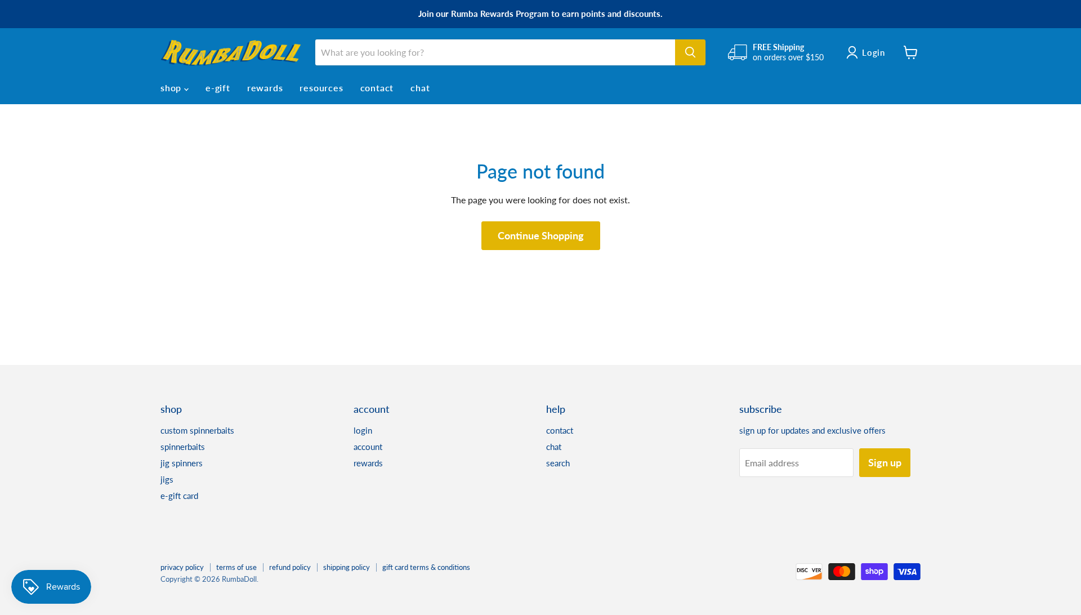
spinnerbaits (182, 447)
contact (377, 87)
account (368, 447)
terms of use (236, 567)
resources (321, 87)
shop (172, 87)
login (363, 430)
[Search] (690, 52)
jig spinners (181, 463)
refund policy (290, 567)
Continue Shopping (541, 235)
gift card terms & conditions (426, 567)
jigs (166, 479)
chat (420, 87)
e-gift (218, 87)
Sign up (884, 462)
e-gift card (179, 496)
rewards (265, 87)
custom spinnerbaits (197, 430)
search (558, 463)
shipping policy (346, 567)
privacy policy (182, 567)
